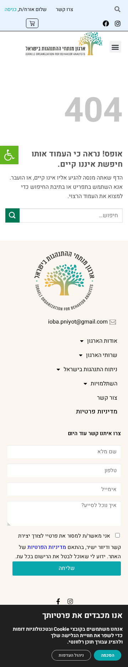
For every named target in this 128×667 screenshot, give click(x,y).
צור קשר (107, 398)
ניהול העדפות (71, 655)
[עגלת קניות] (32, 23)
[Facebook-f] (58, 601)
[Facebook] (106, 23)
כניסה (11, 9)
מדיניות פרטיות (96, 411)
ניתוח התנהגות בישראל (90, 369)
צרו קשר (64, 9)
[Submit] (12, 215)
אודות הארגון (102, 341)
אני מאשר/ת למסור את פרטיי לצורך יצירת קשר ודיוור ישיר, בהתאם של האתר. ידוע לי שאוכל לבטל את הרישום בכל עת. (68, 546)
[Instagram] (117, 23)
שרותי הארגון (101, 355)
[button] (9, 155)
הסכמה (107, 655)
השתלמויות (104, 383)
